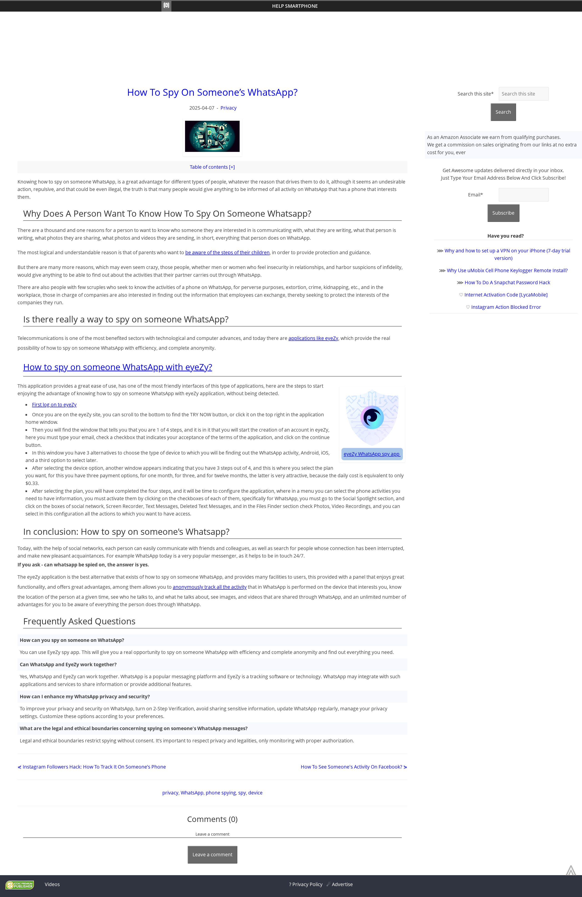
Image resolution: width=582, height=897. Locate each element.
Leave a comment (212, 854)
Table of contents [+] (212, 167)
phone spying (221, 792)
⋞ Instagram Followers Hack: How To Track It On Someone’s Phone (92, 767)
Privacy (229, 108)
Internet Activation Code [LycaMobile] (506, 294)
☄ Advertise (339, 884)
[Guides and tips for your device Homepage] (166, 6)
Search (503, 112)
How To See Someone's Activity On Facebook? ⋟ (354, 767)
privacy (170, 792)
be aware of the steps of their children (227, 252)
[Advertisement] (291, 48)
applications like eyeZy (313, 338)
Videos (52, 884)
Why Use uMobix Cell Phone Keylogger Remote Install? (507, 270)
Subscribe (503, 213)
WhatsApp (192, 792)
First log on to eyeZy (54, 404)
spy (242, 792)
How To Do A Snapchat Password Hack (507, 282)
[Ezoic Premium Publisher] (19, 887)
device (255, 792)
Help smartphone (295, 6)
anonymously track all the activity (210, 587)
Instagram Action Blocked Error (506, 307)
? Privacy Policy (306, 884)
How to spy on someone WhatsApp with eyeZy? (117, 367)
